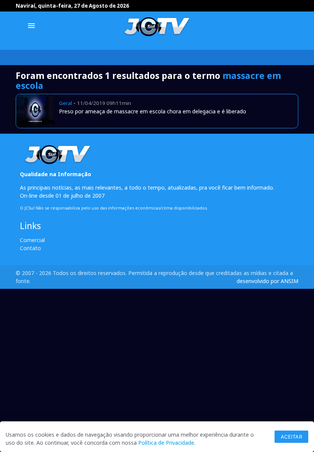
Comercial (32, 240)
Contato (30, 248)
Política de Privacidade (166, 442)
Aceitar (292, 437)
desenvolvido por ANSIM (267, 281)
